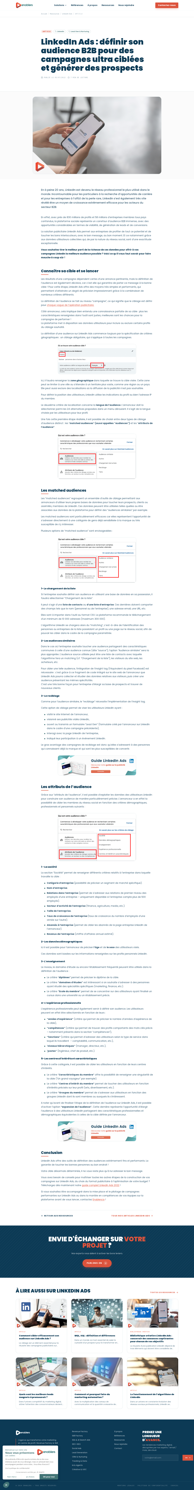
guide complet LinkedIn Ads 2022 (100, 1185)
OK (186, 1458)
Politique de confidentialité (153, 1485)
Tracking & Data (79, 1461)
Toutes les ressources (162, 1292)
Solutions (59, 5)
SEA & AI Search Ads (81, 1440)
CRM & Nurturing (79, 1456)
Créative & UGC (79, 1469)
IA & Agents (77, 1465)
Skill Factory (77, 1435)
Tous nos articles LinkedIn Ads (130, 1215)
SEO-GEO (76, 1444)
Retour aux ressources (58, 1215)
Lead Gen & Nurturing (80, 31)
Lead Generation (79, 1452)
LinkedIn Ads (67, 14)
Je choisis (30, 1476)
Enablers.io (99, 1199)
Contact (118, 1448)
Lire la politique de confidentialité (17, 1468)
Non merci (11, 1476)
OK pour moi (49, 1476)
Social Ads (76, 1448)
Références (77, 5)
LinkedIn (60, 31)
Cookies (174, 1485)
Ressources (108, 5)
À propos (92, 5)
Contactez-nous (167, 5)
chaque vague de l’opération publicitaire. (70, 305)
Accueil (44, 14)
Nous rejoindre (126, 5)
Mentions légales (126, 1485)
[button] (6, 1485)
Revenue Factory (80, 1431)
